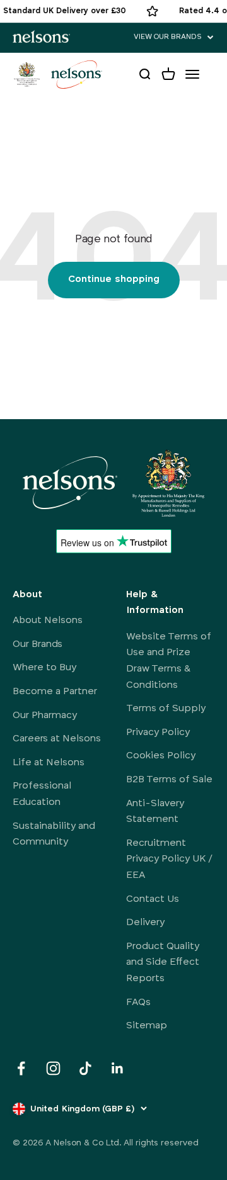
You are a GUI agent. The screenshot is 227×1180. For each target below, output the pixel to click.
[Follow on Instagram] (53, 1068)
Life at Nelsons (48, 763)
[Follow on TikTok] (85, 1068)
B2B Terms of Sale (169, 780)
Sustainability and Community (54, 834)
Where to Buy (44, 668)
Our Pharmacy (45, 716)
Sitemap (146, 1026)
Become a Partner (55, 692)
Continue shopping (114, 279)
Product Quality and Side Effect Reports (162, 962)
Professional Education (42, 794)
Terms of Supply (166, 709)
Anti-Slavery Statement (155, 812)
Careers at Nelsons (57, 739)
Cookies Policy (160, 756)
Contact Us (152, 899)
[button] (174, 37)
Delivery (145, 923)
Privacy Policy (158, 733)
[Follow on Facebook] (21, 1068)
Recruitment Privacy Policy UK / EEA (169, 859)
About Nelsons (48, 620)
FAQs (138, 1002)
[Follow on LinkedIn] (117, 1068)
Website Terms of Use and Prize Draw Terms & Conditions (168, 661)
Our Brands (37, 644)
